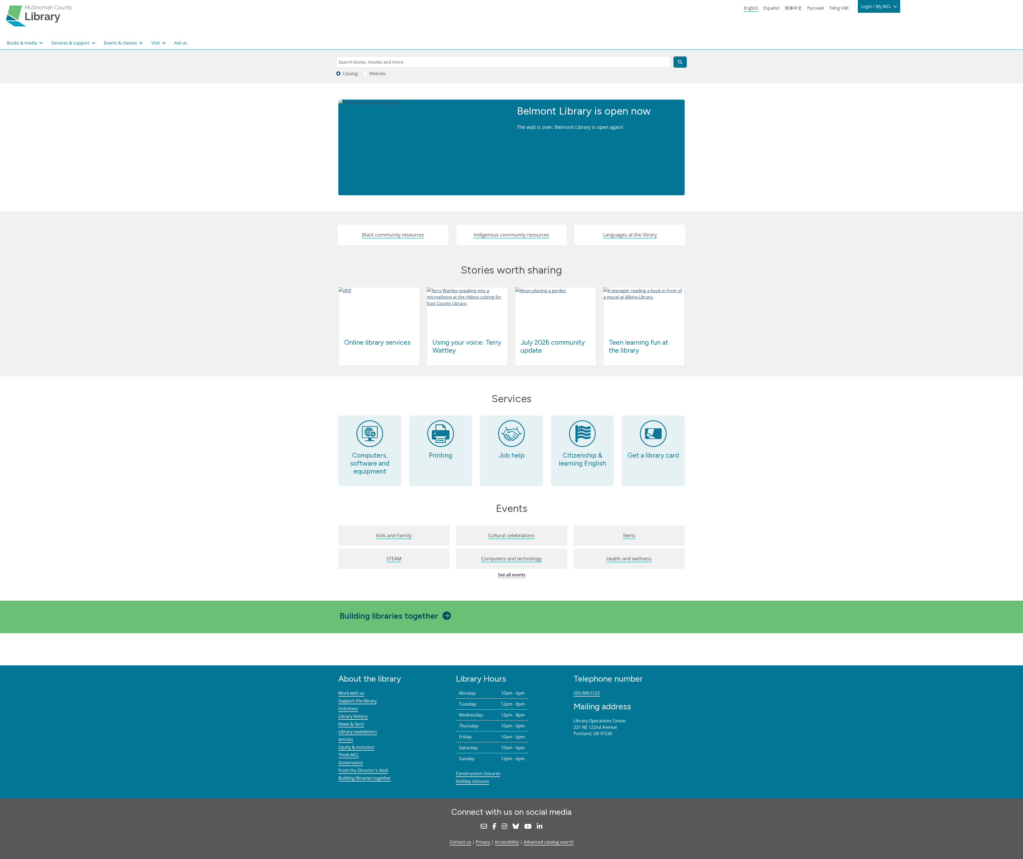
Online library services (377, 342)
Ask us (180, 43)
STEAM (393, 558)
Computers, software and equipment (369, 463)
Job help (512, 455)
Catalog (350, 73)
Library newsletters (357, 732)
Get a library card (653, 455)
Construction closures (478, 773)
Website (377, 73)
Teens (629, 535)
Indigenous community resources (511, 234)
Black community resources (393, 234)
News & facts (351, 724)
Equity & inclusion (356, 747)
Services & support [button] (71, 43)
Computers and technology (511, 558)
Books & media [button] (22, 43)
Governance (350, 763)
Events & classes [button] (121, 43)
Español (772, 8)
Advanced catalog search (548, 842)
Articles (345, 739)
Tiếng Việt (839, 8)
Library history (353, 716)
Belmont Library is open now (584, 111)
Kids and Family (394, 535)
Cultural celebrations (511, 535)
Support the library (357, 701)
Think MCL (348, 755)
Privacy (483, 842)
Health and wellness (629, 558)
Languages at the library (630, 234)
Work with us (351, 693)
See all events (511, 575)
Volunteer (348, 708)
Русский (815, 8)
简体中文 (793, 8)
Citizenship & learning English (582, 459)
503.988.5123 (587, 693)
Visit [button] (156, 43)
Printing (440, 455)
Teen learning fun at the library (638, 346)
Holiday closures (472, 781)
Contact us (460, 842)
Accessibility (507, 842)
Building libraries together (388, 616)
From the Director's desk (363, 770)
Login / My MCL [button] (876, 6)
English (751, 8)
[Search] (680, 62)
